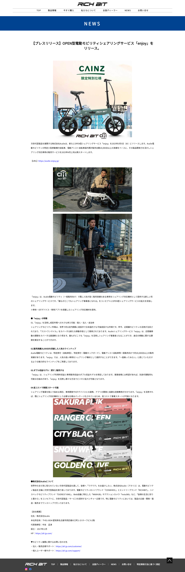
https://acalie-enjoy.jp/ (48, 160)
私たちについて (88, 10)
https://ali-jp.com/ (43, 533)
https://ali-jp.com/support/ (68, 550)
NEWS (128, 10)
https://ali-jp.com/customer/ (69, 546)
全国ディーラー (110, 10)
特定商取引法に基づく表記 (148, 564)
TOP (39, 10)
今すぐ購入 (68, 10)
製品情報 (52, 10)
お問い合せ (143, 10)
